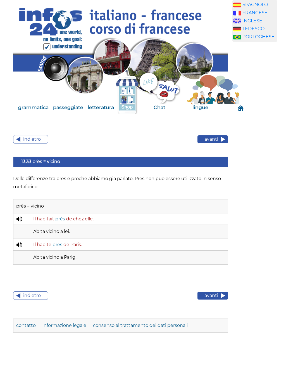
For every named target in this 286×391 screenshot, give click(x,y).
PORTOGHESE (258, 36)
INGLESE (252, 20)
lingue (200, 107)
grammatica (33, 107)
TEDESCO (253, 28)
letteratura (101, 107)
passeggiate (68, 107)
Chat (159, 107)
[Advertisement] (258, 134)
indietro (32, 139)
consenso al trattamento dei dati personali (140, 325)
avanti (211, 139)
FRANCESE (255, 12)
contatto (26, 325)
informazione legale (64, 325)
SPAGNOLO (255, 4)
